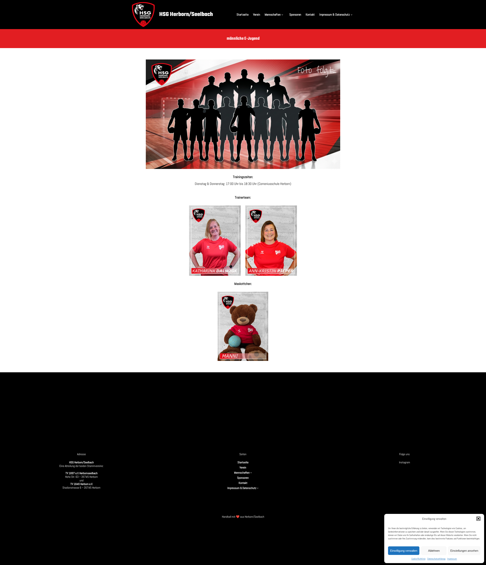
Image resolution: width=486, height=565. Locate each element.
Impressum (452, 558)
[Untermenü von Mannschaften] (283, 14)
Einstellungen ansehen (464, 550)
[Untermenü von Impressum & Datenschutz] (352, 14)
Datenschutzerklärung (436, 558)
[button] (478, 519)
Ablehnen (434, 550)
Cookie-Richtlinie (418, 558)
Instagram (404, 462)
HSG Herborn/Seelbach (186, 14)
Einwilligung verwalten (403, 550)
